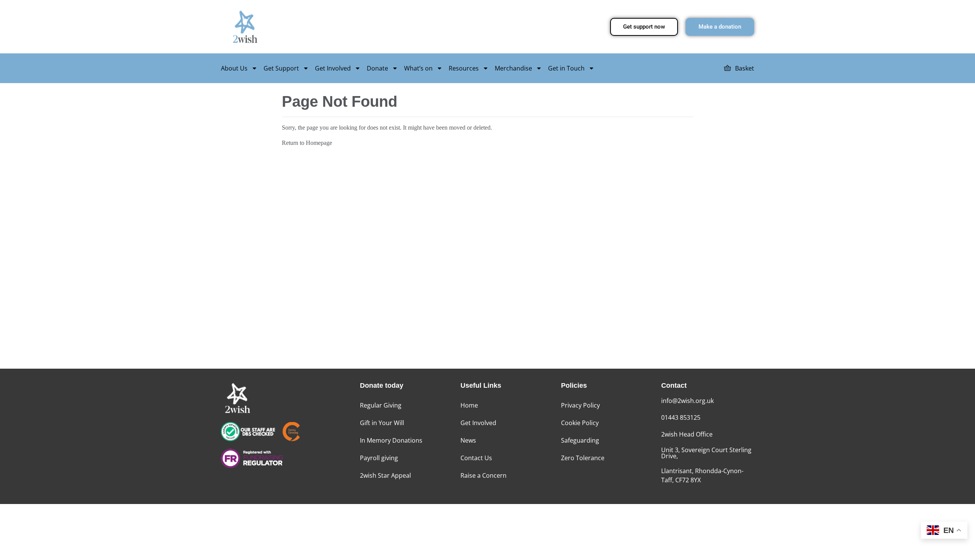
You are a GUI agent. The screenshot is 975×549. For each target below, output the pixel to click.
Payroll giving (379, 458)
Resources (464, 68)
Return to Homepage (307, 143)
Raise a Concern (483, 475)
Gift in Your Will (382, 423)
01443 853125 (680, 417)
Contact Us (476, 458)
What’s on (418, 68)
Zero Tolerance (582, 458)
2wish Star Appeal (385, 475)
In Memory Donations (391, 440)
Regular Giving (380, 405)
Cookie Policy (580, 423)
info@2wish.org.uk (687, 400)
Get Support (281, 68)
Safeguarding (580, 440)
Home (469, 405)
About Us (234, 68)
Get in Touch (566, 68)
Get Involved (333, 68)
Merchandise (513, 68)
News (468, 440)
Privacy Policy (580, 405)
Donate (377, 68)
